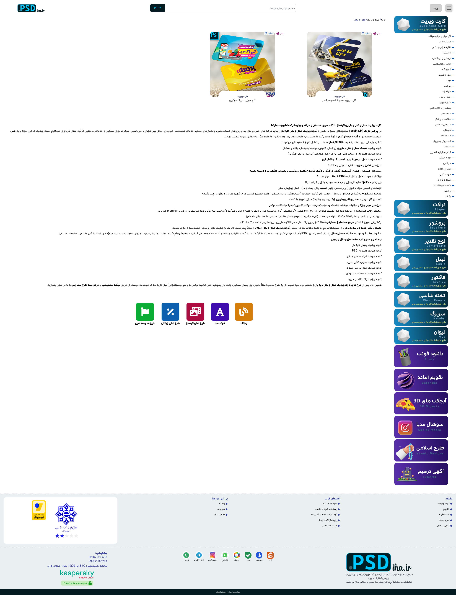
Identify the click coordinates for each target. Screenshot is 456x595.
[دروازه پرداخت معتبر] (26, 510)
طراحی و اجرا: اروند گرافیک (228, 592)
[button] (448, 8)
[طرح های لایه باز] (195, 312)
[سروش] (259, 555)
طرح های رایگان (170, 323)
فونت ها (220, 323)
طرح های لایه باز (195, 323)
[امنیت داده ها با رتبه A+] (90, 583)
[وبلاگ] (244, 312)
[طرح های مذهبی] (145, 312)
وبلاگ (243, 323)
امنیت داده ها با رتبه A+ (74, 583)
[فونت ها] (220, 312)
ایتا (270, 560)
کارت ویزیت (373, 20)
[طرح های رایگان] (170, 312)
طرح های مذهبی (145, 323)
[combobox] (230, 8)
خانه (383, 20)
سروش (259, 560)
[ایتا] (270, 555)
